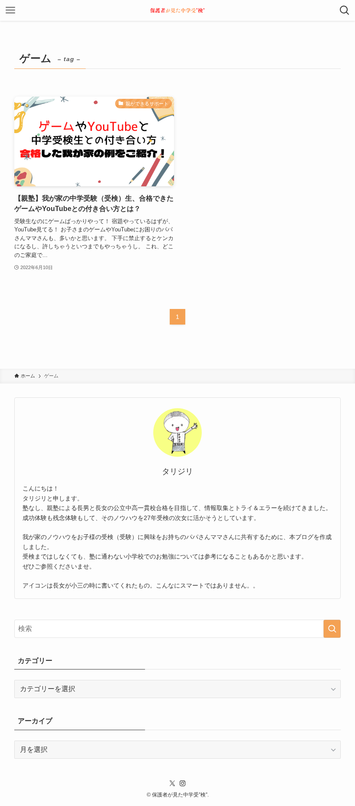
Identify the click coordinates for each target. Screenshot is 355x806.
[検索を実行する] (332, 629)
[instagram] (183, 783)
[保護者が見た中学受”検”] (177, 10)
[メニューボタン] (10, 10)
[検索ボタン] (344, 10)
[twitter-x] (172, 783)
